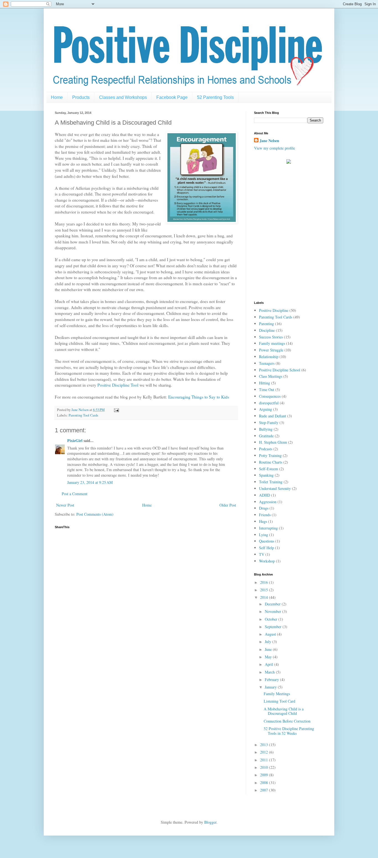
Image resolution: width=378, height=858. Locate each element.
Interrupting (268, 528)
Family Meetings (277, 693)
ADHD (264, 495)
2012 (264, 752)
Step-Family (268, 422)
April (269, 664)
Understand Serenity (275, 488)
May (269, 656)
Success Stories (271, 337)
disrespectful (269, 402)
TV (261, 554)
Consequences (270, 396)
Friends (265, 514)
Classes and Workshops (123, 97)
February (272, 679)
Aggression (267, 501)
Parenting (266, 323)
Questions (266, 541)
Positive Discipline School (279, 370)
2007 (264, 790)
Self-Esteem (268, 468)
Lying (263, 534)
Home (57, 97)
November (273, 611)
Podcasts (265, 448)
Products (81, 97)
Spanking (266, 475)
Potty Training (270, 455)
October (271, 619)
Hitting (264, 383)
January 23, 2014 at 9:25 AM (90, 482)
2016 (264, 582)
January (271, 687)
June (269, 649)
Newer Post (65, 505)
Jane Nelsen (269, 140)
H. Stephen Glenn (273, 442)
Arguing (265, 409)
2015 (264, 589)
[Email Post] (116, 409)
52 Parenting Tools (215, 97)
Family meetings (272, 343)
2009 (264, 774)
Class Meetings (270, 376)
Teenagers (267, 363)
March (270, 672)
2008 (264, 782)
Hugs (263, 521)
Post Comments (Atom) (94, 514)
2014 (264, 597)
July (268, 641)
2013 (264, 744)
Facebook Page (172, 97)
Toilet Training (271, 481)
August (271, 634)
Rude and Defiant (272, 415)
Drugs (263, 508)
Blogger (210, 822)
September (274, 626)
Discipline (267, 330)
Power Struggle (271, 350)
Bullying (266, 429)
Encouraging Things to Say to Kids (198, 397)
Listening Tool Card (279, 701)
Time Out (266, 389)
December (273, 604)
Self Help (266, 547)
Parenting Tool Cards (83, 415)
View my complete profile (274, 148)
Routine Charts (270, 462)
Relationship (268, 356)
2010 (264, 767)
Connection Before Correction (287, 721)
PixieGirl (74, 440)
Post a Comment (74, 493)
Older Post (227, 505)
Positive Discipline (273, 310)
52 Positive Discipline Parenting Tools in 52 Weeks (289, 731)
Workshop (267, 561)
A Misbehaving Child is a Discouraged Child (284, 711)
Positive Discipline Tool (117, 385)
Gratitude (266, 435)
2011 (264, 759)
